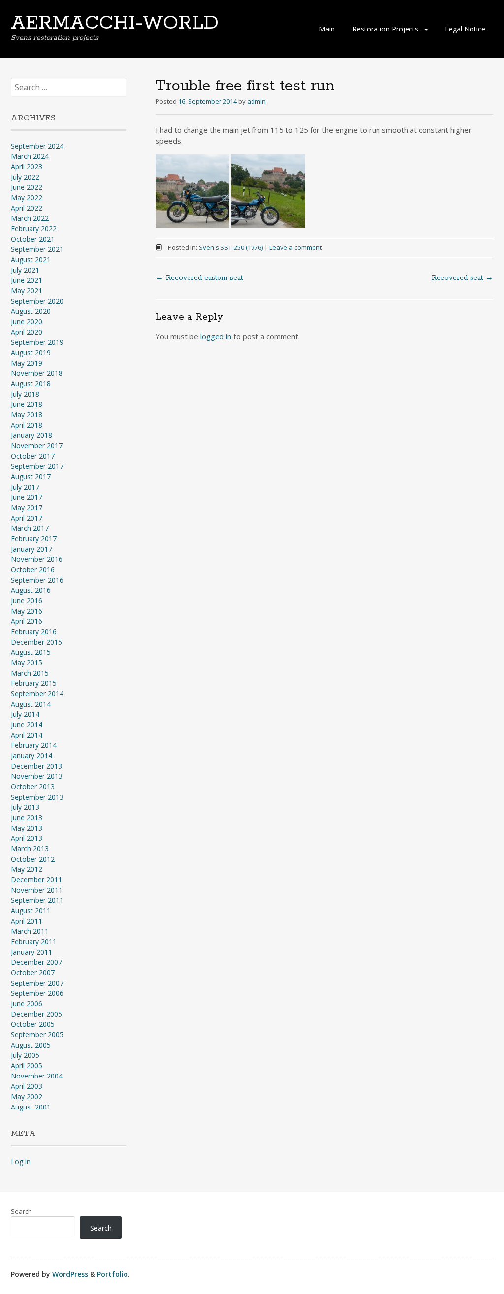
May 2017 (26, 507)
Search (21, 1211)
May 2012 (26, 869)
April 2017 (26, 518)
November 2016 (37, 559)
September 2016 (37, 580)
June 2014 (26, 724)
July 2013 (25, 807)
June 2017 (26, 497)
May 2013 (26, 827)
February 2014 (34, 745)
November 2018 (37, 373)
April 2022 (26, 208)
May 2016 (26, 611)
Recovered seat (462, 278)
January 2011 (31, 951)
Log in (21, 1161)
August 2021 (31, 259)
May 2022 (26, 197)
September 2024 (37, 146)
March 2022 (30, 218)
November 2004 (37, 1075)
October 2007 (33, 972)
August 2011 (31, 910)
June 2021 (26, 280)
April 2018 (26, 425)
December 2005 (36, 1013)
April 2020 (26, 332)
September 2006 (37, 993)
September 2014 (37, 693)
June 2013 (26, 817)
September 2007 (37, 982)
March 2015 (30, 673)
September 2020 (37, 301)
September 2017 (37, 466)
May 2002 (26, 1096)
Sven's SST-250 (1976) (231, 247)
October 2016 (33, 569)
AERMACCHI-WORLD (115, 23)
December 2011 (36, 879)
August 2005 (31, 1044)
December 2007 (36, 962)
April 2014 (26, 734)
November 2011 (37, 889)
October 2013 (33, 786)
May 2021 (26, 290)
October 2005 (33, 1024)
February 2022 (34, 228)
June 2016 (26, 600)
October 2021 (33, 239)
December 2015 (36, 642)
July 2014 (25, 714)
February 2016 (34, 631)
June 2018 (26, 404)
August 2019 (31, 352)
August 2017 (31, 476)
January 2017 (31, 549)
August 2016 (31, 590)
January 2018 (31, 435)
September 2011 (37, 900)
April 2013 (26, 838)
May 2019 (26, 363)
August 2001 (31, 1106)
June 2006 (26, 1003)
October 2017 (33, 456)
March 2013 (30, 848)
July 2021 (25, 270)
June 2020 (26, 321)
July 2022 (25, 177)
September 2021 (37, 249)
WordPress (70, 1274)
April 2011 (26, 920)
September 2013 (37, 796)
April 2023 (26, 166)
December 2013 (36, 765)
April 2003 (26, 1086)
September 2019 (37, 342)
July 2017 (25, 487)
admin (256, 101)
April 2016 (26, 621)
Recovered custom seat (199, 278)
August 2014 (31, 704)
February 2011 (34, 941)
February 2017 (34, 538)
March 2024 (30, 156)
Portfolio (112, 1274)
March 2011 (30, 931)
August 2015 (31, 652)
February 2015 (34, 683)
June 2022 (26, 187)
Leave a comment (295, 247)
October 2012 (33, 858)
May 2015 (26, 662)
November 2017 (37, 445)
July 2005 (25, 1055)
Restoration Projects (385, 28)
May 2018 (26, 414)
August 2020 (31, 311)
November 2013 (37, 776)
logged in (215, 336)
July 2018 (25, 394)
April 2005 (26, 1065)
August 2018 (31, 383)
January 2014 (31, 755)
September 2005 (37, 1034)
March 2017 (30, 528)
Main (327, 28)
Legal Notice (465, 28)
